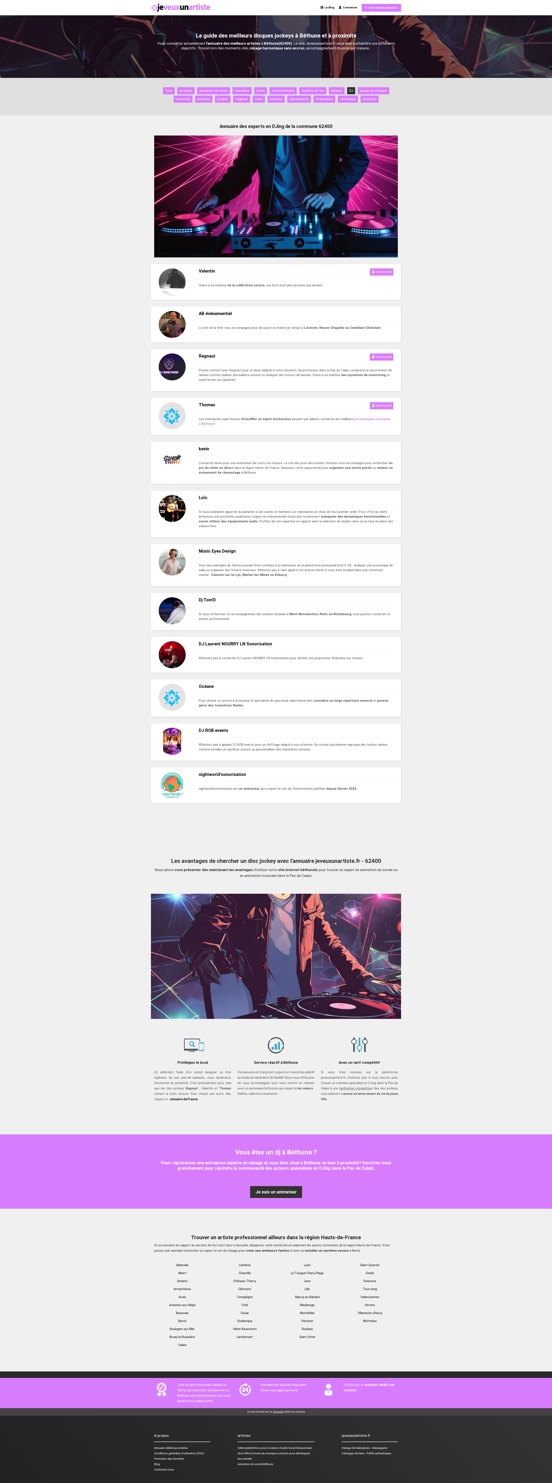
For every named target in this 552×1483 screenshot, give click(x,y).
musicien (276, 99)
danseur (336, 91)
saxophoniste (299, 99)
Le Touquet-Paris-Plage (307, 1273)
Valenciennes (370, 1297)
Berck (182, 1321)
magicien (241, 99)
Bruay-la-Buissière (182, 1337)
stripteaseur (324, 99)
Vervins (370, 1305)
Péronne (307, 1321)
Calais (182, 1345)
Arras (182, 1297)
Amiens (182, 1281)
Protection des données (169, 1458)
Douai (245, 1313)
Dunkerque (244, 1321)
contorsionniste (283, 91)
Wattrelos (370, 1321)
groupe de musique (373, 91)
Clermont (244, 1289)
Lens (307, 1281)
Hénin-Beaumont (245, 1329)
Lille (307, 1289)
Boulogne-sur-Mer (182, 1329)
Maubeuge (307, 1305)
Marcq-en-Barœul (307, 1297)
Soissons (369, 1281)
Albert (182, 1273)
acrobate (185, 91)
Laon (307, 1265)
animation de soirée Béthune (255, 1464)
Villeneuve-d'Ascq (370, 1313)
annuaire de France (184, 1099)
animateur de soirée (213, 91)
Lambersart (245, 1337)
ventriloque (348, 99)
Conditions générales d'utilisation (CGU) (179, 1453)
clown (260, 91)
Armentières (182, 1289)
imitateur (203, 99)
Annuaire (159, 1448)
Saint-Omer (307, 1337)
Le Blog (328, 7)
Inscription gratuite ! (383, 7)
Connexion (349, 7)
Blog (157, 1464)
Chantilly (245, 1273)
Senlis (370, 1273)
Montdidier (307, 1313)
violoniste (369, 99)
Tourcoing (370, 1289)
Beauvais (182, 1313)
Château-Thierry (244, 1281)
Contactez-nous (164, 1469)
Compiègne (245, 1297)
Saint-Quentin (370, 1265)
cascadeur (242, 91)
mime (259, 99)
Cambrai (245, 1265)
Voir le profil (383, 272)
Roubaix (307, 1329)
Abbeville (182, 1265)
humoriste (183, 99)
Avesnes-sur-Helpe (182, 1305)
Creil (245, 1305)
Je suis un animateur (276, 1192)
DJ (351, 91)
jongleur (222, 99)
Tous (168, 91)
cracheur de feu (312, 91)
